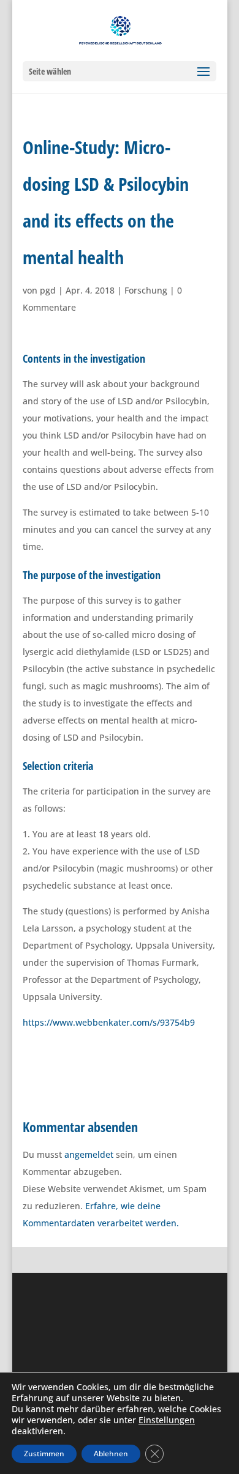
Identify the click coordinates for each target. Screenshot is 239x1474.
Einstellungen (166, 1420)
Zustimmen (44, 1453)
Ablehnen (111, 1453)
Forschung (145, 290)
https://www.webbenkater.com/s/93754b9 (109, 1022)
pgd (48, 290)
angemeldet (88, 1154)
